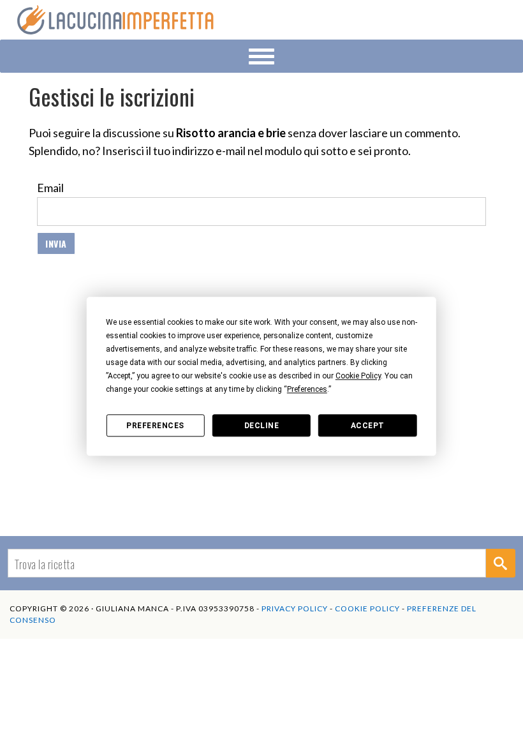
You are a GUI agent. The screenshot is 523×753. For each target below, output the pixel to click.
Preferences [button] (307, 389)
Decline (261, 425)
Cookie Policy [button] (358, 375)
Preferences (155, 425)
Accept (368, 425)
